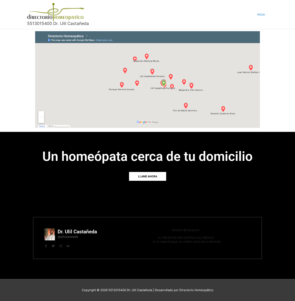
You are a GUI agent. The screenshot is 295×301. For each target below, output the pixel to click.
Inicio (261, 14)
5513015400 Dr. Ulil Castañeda (58, 23)
